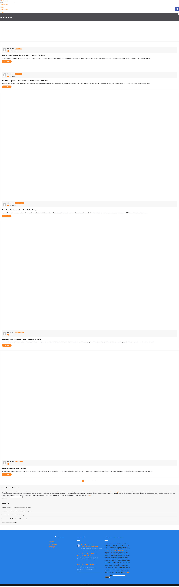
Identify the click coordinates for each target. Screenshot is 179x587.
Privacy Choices (53, 548)
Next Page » (94, 480)
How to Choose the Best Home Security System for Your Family (24, 55)
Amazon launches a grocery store (14, 468)
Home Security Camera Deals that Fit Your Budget (20, 210)
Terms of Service (107, 492)
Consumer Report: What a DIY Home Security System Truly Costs (25, 81)
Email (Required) (6, 497)
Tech (1, 6)
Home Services (4, 4)
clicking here (91, 495)
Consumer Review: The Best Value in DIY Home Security (21, 339)
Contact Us (51, 541)
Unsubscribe (52, 546)
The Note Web (13, 51)
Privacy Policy (117, 492)
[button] (177, 9)
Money (1, 7)
